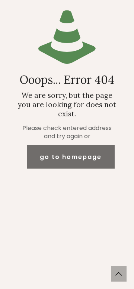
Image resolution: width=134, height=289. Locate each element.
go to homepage (71, 157)
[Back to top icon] (119, 274)
